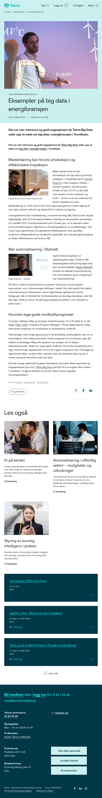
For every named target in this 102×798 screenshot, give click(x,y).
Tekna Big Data (69, 144)
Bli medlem (14, 694)
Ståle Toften (21, 324)
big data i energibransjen (33, 148)
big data (19, 382)
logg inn (39, 694)
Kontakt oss (61, 712)
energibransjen (29, 382)
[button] (45, 5)
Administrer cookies (44, 791)
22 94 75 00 (11, 716)
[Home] (11, 5)
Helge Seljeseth (84, 267)
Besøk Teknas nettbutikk (17, 736)
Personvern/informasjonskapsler (18, 791)
